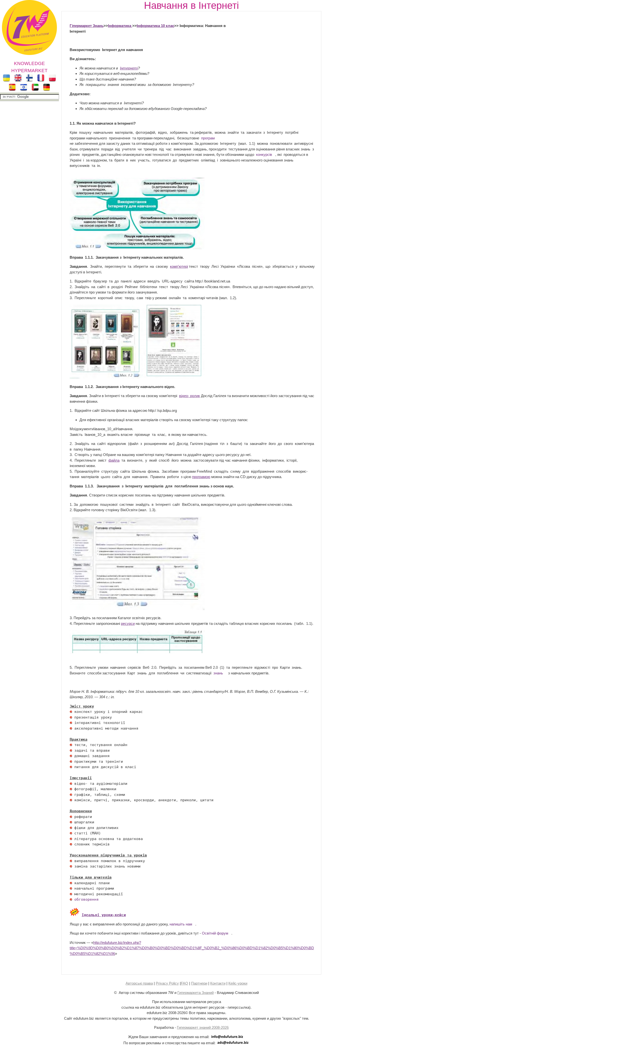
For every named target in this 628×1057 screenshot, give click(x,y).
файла (113, 460)
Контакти (217, 983)
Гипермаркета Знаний (195, 992)
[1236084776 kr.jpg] (71, 711)
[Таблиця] (137, 653)
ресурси (128, 623)
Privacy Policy (167, 983)
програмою (201, 477)
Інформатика (120, 26)
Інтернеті (129, 68)
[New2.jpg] (74, 915)
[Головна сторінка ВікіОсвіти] (137, 609)
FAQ (184, 983)
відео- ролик (189, 396)
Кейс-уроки (237, 983)
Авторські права (139, 983)
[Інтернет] (137, 248)
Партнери (199, 983)
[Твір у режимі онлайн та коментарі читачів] (137, 377)
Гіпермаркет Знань (87, 26)
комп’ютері (179, 266)
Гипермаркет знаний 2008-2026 (203, 1027)
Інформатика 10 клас (155, 26)
